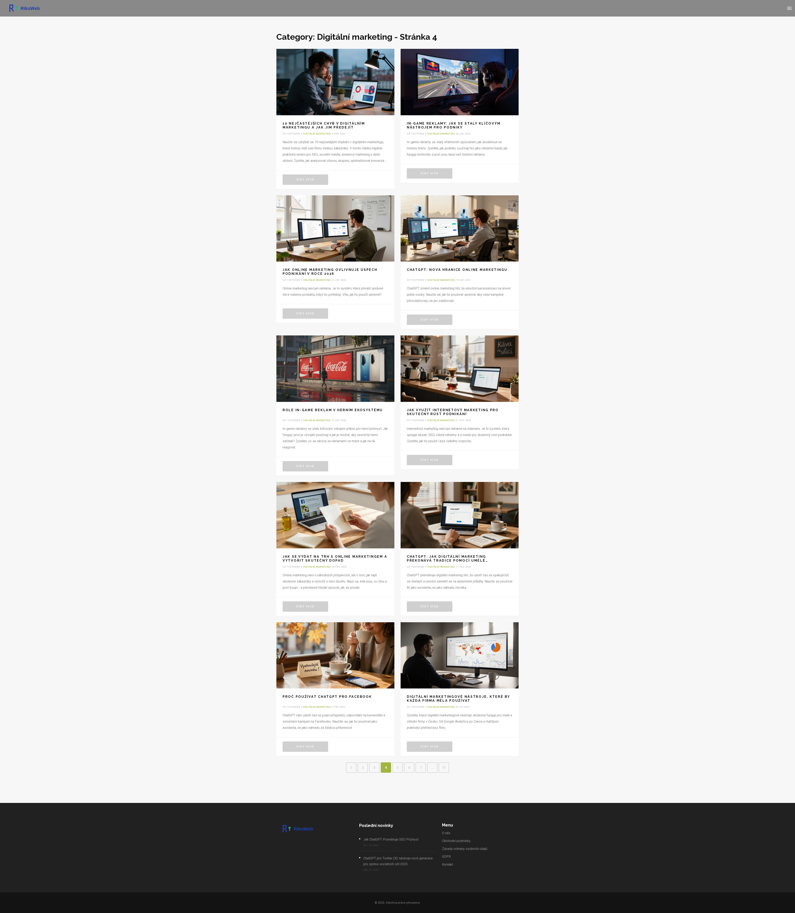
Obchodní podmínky (456, 841)
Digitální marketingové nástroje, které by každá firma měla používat (458, 699)
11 (444, 768)
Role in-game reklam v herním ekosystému (333, 410)
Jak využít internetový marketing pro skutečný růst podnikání (453, 412)
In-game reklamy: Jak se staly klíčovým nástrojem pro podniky (453, 125)
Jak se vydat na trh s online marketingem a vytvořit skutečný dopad (335, 558)
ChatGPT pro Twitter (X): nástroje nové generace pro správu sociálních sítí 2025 (398, 861)
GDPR (446, 857)
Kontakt (447, 864)
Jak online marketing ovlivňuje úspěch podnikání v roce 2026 (330, 272)
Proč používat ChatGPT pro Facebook (327, 697)
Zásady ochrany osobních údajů (464, 849)
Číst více (305, 179)
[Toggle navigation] (789, 8)
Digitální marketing (317, 133)
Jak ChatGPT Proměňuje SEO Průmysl (390, 839)
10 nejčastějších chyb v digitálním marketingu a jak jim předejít (324, 125)
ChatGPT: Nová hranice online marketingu (457, 270)
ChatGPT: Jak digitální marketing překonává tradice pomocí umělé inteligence (446, 558)
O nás (446, 833)
